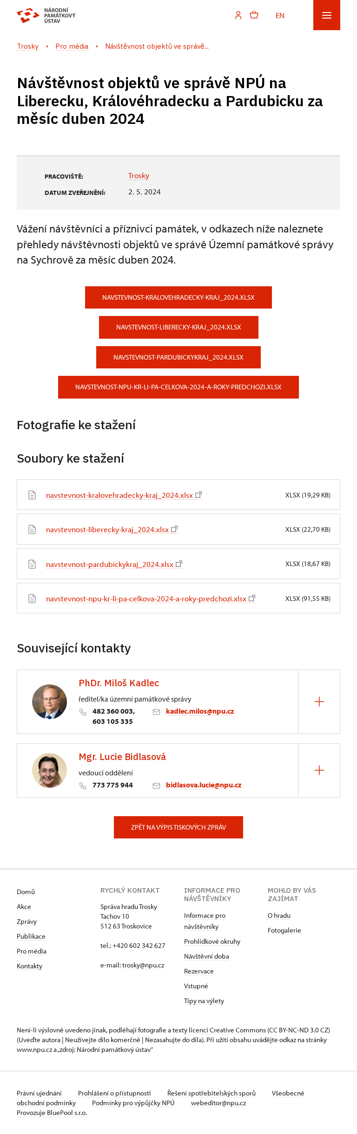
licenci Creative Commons (227, 1029)
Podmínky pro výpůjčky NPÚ (134, 1102)
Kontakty (29, 965)
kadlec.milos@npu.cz (200, 710)
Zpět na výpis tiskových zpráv (178, 827)
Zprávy (27, 921)
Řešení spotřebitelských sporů (212, 1093)
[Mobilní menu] (326, 15)
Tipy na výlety (204, 1000)
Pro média (31, 951)
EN (280, 15)
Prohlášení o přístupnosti (115, 1093)
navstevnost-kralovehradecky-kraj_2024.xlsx (178, 297)
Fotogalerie (284, 930)
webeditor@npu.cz (218, 1102)
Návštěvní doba (206, 956)
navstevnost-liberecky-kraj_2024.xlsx (178, 326)
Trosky (138, 175)
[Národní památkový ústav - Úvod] (46, 15)
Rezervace (199, 970)
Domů (26, 891)
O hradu (279, 915)
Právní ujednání (40, 1093)
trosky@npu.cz (143, 964)
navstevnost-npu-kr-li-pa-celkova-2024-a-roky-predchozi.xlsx (178, 386)
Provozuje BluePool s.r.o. (52, 1112)
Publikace (31, 936)
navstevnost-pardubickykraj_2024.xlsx (178, 357)
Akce (24, 906)
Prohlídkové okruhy (212, 941)
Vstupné (196, 985)
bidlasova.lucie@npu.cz (204, 784)
